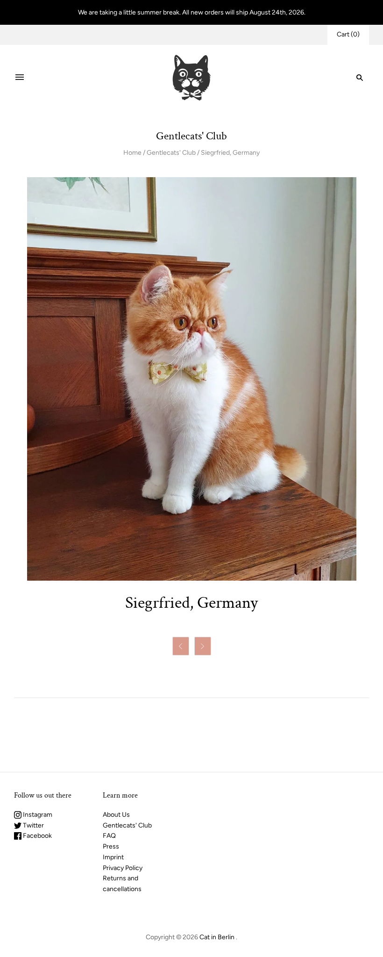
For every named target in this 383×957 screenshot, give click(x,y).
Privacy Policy (122, 868)
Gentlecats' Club (171, 153)
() (348, 34)
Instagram (36, 815)
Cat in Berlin (216, 937)
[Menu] (19, 77)
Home (132, 153)
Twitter (32, 825)
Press (111, 846)
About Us (116, 815)
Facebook (36, 836)
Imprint (113, 857)
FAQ (109, 836)
